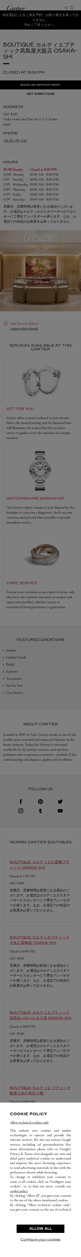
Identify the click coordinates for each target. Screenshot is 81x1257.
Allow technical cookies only (29, 1122)
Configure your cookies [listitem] (41, 1239)
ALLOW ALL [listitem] (40, 1229)
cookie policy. (19, 1191)
